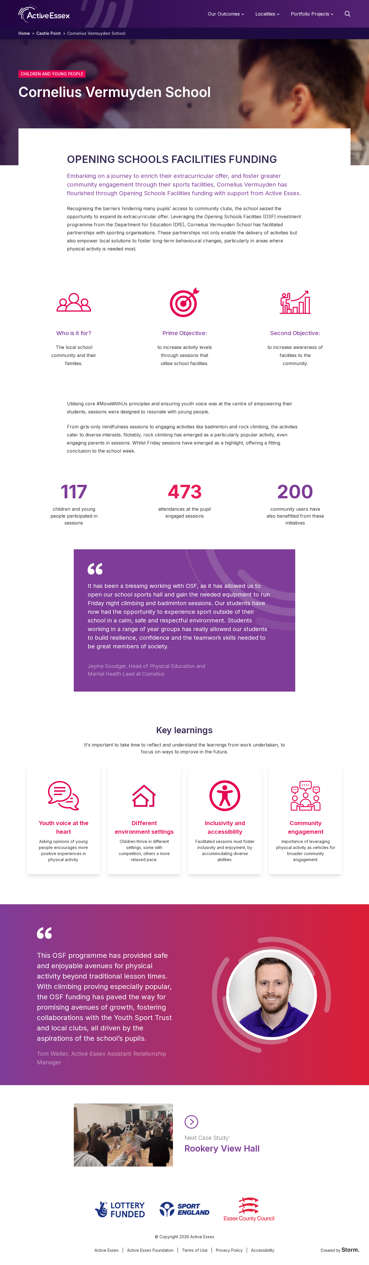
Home (24, 33)
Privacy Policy (229, 1250)
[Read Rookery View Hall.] (239, 1122)
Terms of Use (195, 1250)
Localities (266, 14)
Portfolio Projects (311, 14)
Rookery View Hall (222, 1148)
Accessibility (262, 1250)
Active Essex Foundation (150, 1250)
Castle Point (48, 33)
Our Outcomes (224, 14)
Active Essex (107, 1250)
